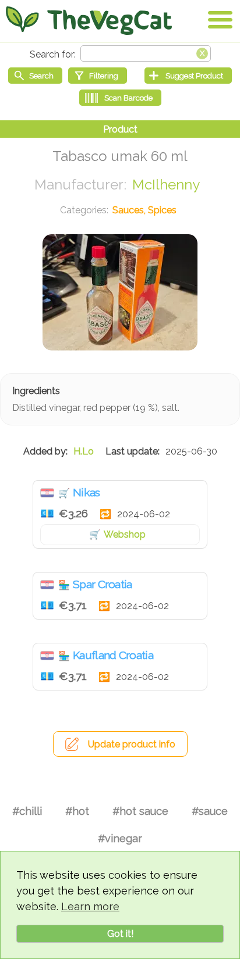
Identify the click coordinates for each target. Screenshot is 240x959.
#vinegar (120, 838)
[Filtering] (97, 75)
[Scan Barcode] (120, 98)
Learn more (90, 906)
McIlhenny (166, 184)
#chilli (27, 811)
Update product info (131, 744)
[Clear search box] (202, 52)
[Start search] (35, 75)
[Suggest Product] (188, 75)
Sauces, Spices (144, 210)
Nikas (86, 492)
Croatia (47, 493)
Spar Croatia (102, 584)
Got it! (120, 933)
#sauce (210, 811)
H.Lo (83, 451)
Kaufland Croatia (113, 655)
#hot (77, 811)
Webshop (125, 534)
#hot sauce (140, 811)
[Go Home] (89, 20)
